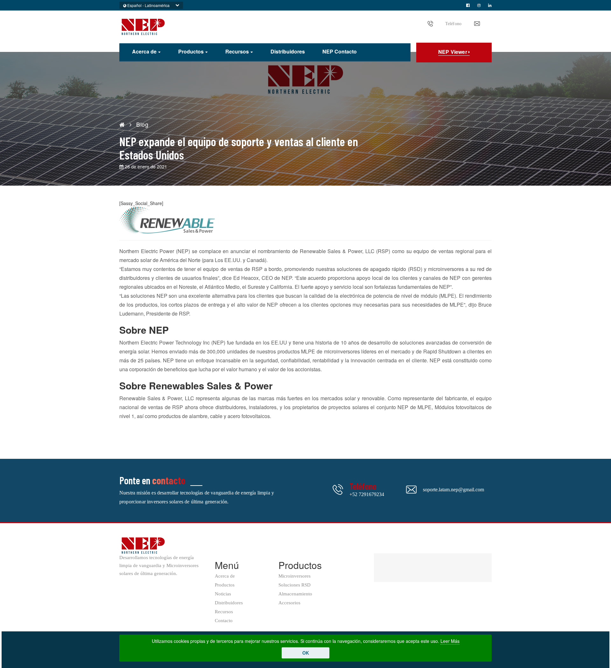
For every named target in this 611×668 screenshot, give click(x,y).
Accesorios (289, 602)
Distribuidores (287, 51)
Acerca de (144, 51)
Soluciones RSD (294, 585)
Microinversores (294, 576)
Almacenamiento (295, 594)
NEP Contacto (339, 51)
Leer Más (450, 641)
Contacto (224, 620)
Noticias (223, 594)
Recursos (237, 51)
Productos (191, 51)
